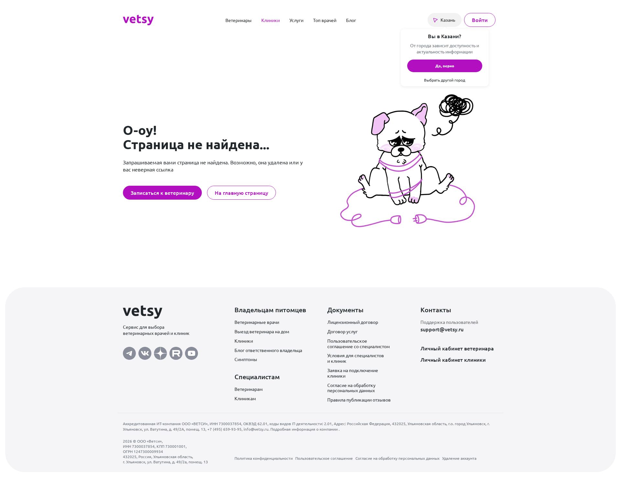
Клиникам (245, 398)
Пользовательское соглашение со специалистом (358, 343)
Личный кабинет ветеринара (457, 348)
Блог (351, 20)
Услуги (296, 20)
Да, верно (444, 65)
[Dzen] (160, 351)
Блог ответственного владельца (268, 350)
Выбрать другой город (444, 80)
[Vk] (144, 351)
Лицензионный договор (352, 322)
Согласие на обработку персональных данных (351, 387)
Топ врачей (324, 20)
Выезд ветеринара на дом (261, 331)
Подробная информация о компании (304, 429)
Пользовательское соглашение (324, 458)
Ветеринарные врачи (256, 322)
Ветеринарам (248, 389)
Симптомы (245, 359)
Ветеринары (238, 20)
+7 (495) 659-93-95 (224, 429)
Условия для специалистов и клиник (355, 358)
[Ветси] (138, 19)
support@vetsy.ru (441, 329)
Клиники (270, 20)
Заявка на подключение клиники (352, 373)
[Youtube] (191, 351)
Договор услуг (342, 331)
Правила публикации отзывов (359, 399)
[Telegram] (129, 351)
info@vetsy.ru (256, 429)
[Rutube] (175, 351)
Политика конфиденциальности (263, 458)
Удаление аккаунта (459, 458)
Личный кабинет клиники (453, 359)
